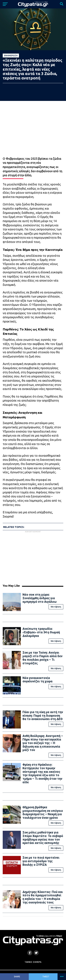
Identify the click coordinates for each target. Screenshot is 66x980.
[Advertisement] (33, 557)
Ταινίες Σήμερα (33, 962)
